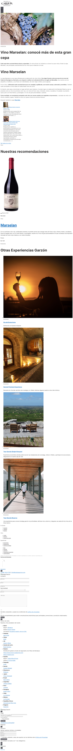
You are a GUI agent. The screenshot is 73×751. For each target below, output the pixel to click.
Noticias (5, 549)
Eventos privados (7, 545)
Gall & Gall (6, 635)
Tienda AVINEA (7, 683)
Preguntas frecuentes (8, 552)
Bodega (5, 530)
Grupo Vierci (6, 691)
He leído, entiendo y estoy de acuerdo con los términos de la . (25, 737)
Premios (5, 536)
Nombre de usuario (6, 715)
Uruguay (5, 527)
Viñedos (5, 529)
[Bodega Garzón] (7, 6)
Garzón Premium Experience (12, 387)
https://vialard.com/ (8, 654)
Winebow (10, 627)
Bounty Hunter (11, 629)
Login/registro (6, 553)
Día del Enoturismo (9, 322)
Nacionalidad (4, 588)
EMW (4, 639)
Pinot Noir (17, 100)
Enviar (2, 617)
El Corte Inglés (11, 660)
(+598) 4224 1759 (5, 572)
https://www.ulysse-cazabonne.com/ (13, 652)
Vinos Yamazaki (7, 676)
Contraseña (4, 717)
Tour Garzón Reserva (10, 518)
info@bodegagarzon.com (18, 572)
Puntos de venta (7, 538)
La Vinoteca (6, 695)
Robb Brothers (7, 647)
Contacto (5, 550)
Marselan (9, 225)
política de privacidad (34, 612)
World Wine (6, 679)
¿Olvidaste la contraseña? (7, 722)
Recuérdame (5, 719)
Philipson (5, 672)
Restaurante (6, 544)
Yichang (5, 687)
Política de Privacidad (6, 557)
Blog (4, 547)
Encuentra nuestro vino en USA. (18, 631)
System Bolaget (7, 668)
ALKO (4, 664)
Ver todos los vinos (6, 143)
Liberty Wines (7, 643)
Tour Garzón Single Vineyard (12, 451)
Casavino (5, 707)
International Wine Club (9, 703)
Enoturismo (5, 542)
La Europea (6, 699)
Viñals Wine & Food (13, 658)
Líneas (4, 535)
